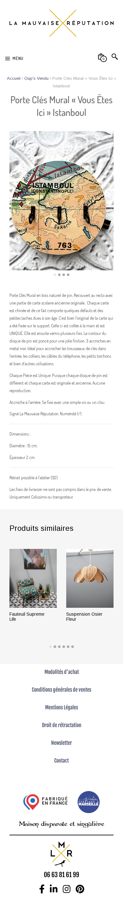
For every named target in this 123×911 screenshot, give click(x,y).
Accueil (13, 78)
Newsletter (61, 743)
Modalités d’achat (61, 672)
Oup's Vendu (36, 78)
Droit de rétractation (61, 725)
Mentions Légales (61, 707)
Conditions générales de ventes (61, 690)
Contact (61, 760)
